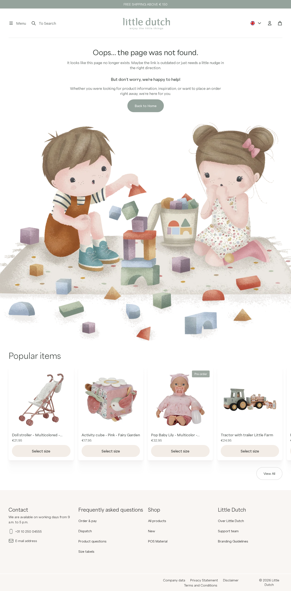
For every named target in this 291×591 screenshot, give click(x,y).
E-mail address (26, 541)
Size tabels (86, 551)
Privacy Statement (204, 580)
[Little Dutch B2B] (145, 23)
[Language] (256, 23)
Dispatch (85, 531)
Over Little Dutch (231, 521)
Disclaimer (231, 580)
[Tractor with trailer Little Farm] (250, 400)
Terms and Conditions (200, 585)
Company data (174, 580)
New (151, 531)
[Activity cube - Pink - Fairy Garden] (111, 400)
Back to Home (146, 106)
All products (157, 521)
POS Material (157, 541)
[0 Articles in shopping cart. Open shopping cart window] (279, 23)
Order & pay (87, 521)
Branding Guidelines (233, 541)
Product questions (92, 541)
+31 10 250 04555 (28, 531)
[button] (17, 23)
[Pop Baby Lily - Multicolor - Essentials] (180, 400)
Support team (228, 531)
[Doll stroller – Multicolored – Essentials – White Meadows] (41, 400)
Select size (41, 451)
